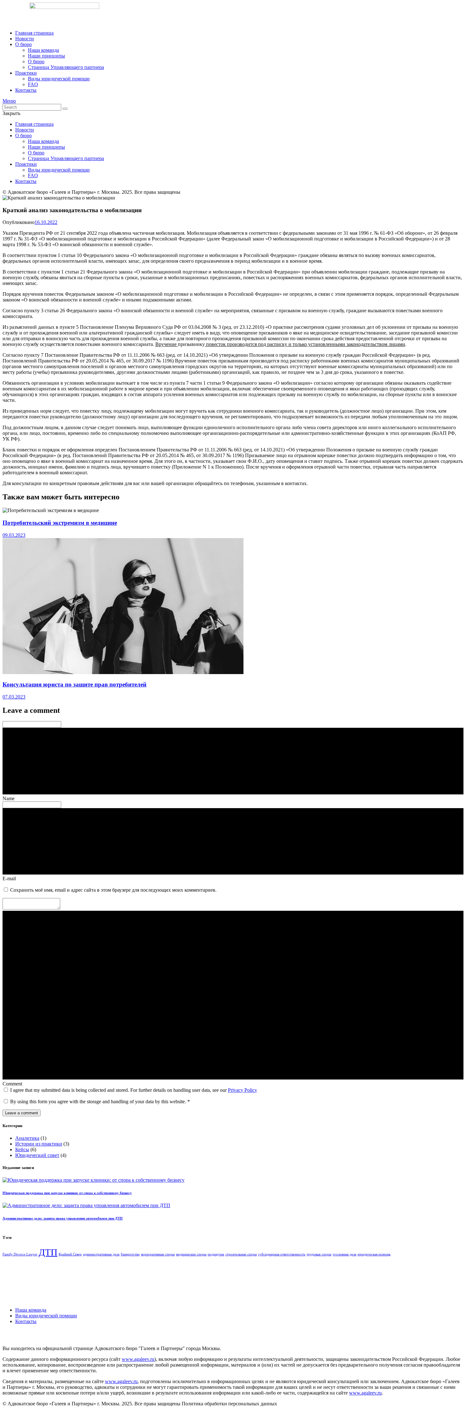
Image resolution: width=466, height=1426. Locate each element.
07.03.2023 (14, 696)
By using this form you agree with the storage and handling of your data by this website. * (100, 1101)
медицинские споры (191, 1254)
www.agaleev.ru (138, 1359)
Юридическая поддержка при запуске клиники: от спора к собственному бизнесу (67, 1193)
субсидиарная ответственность (281, 1254)
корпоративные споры (158, 1254)
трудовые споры (319, 1254)
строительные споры (241, 1254)
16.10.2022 (46, 222)
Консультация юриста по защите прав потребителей (74, 684)
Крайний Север (70, 1254)
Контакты (25, 1321)
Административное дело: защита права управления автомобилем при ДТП (63, 1218)
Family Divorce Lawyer (20, 1254)
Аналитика (27, 1138)
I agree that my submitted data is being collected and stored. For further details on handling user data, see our (133, 1090)
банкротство (130, 1254)
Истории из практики (38, 1143)
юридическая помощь (374, 1254)
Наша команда (30, 1310)
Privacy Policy (242, 1090)
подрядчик (216, 1254)
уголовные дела (344, 1254)
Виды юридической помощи (46, 1315)
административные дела (101, 1254)
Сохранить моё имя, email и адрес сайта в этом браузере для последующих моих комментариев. (113, 890)
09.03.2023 (14, 535)
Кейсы (22, 1149)
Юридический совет (37, 1155)
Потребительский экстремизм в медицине (60, 522)
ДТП (48, 1252)
